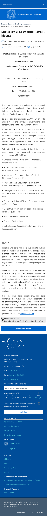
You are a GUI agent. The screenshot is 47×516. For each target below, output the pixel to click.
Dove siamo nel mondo (12, 435)
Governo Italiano (7, 4)
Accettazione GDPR (11, 393)
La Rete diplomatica (11, 426)
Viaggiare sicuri (9, 430)
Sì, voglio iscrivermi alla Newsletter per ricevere (19, 403)
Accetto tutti (37, 512)
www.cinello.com (27, 313)
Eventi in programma (22, 24)
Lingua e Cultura (10, 467)
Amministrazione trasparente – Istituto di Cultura (22, 480)
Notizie (6, 472)
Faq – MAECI (9, 492)
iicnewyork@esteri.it (16, 375)
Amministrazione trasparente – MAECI (18, 484)
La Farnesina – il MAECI (13, 421)
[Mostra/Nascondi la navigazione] (4, 14)
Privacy (32, 398)
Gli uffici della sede (11, 379)
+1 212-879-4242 (14, 370)
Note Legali (38, 398)
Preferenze (22, 512)
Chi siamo (7, 459)
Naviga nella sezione (23, 328)
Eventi (10, 24)
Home (3, 24)
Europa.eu (11, 448)
